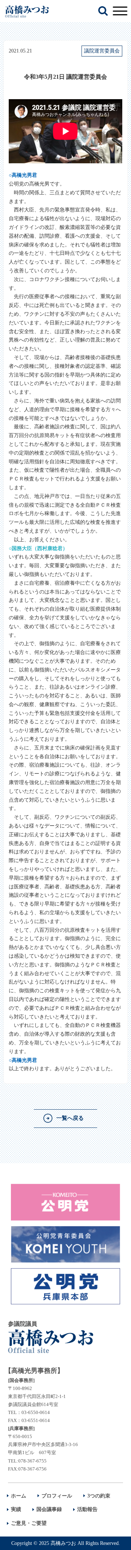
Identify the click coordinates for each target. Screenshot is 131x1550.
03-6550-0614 (35, 1412)
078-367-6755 (32, 1461)
